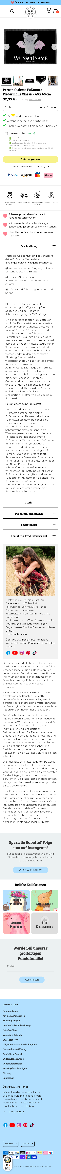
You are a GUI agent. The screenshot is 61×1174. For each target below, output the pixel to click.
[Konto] (49, 12)
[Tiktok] (34, 652)
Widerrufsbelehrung (13, 1058)
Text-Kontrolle (22, 133)
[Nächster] (54, 47)
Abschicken (32, 979)
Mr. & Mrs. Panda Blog (14, 1015)
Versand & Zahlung (12, 1034)
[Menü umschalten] (6, 11)
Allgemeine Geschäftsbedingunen (20, 1044)
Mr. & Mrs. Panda (27, 1166)
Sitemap (7, 1073)
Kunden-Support (11, 1010)
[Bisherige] (6, 47)
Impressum (8, 1077)
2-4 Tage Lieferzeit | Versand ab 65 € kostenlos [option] (32, 2)
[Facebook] (8, 653)
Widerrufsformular (12, 1063)
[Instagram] (21, 653)
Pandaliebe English (13, 1054)
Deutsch (9, 1143)
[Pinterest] (28, 653)
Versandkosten (35, 100)
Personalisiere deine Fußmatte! (23, 404)
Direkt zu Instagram (30, 869)
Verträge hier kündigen (15, 1068)
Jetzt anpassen (30, 159)
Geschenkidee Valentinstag (17, 1025)
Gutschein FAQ (10, 1039)
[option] (30, 47)
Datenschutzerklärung (14, 1049)
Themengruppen (11, 1020)
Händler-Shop (10, 1030)
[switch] (7, 1168)
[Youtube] (15, 653)
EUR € (26, 1143)
